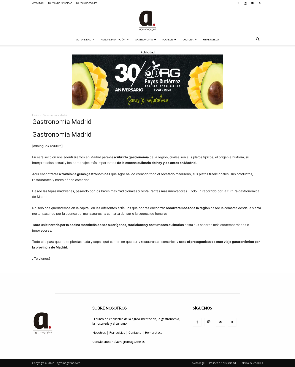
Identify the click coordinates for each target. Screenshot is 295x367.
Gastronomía (144, 39)
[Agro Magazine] (147, 20)
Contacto (135, 332)
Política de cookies (86, 3)
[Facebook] (238, 3)
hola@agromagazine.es (128, 342)
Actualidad (83, 39)
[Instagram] (245, 3)
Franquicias (117, 332)
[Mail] (252, 3)
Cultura (187, 39)
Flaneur (167, 39)
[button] (257, 40)
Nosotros (99, 332)
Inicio (35, 115)
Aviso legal (38, 3)
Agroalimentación (113, 39)
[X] (259, 3)
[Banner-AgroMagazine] (147, 81)
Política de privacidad (60, 3)
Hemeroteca (211, 39)
